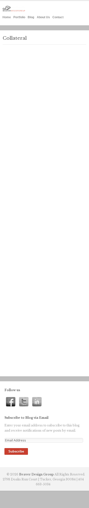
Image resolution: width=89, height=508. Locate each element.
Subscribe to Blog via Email (26, 418)
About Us (43, 17)
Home (6, 17)
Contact (58, 17)
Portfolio (19, 17)
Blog (31, 17)
